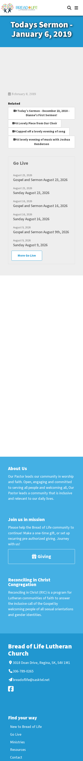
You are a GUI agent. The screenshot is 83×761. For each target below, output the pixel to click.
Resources (18, 749)
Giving (43, 556)
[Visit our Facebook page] (41, 689)
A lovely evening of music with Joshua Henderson (43, 142)
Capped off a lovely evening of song (40, 131)
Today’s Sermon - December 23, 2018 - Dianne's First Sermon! (43, 113)
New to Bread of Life (26, 726)
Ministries (17, 742)
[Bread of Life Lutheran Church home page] (21, 8)
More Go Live (27, 255)
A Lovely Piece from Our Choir (36, 123)
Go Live (15, 734)
